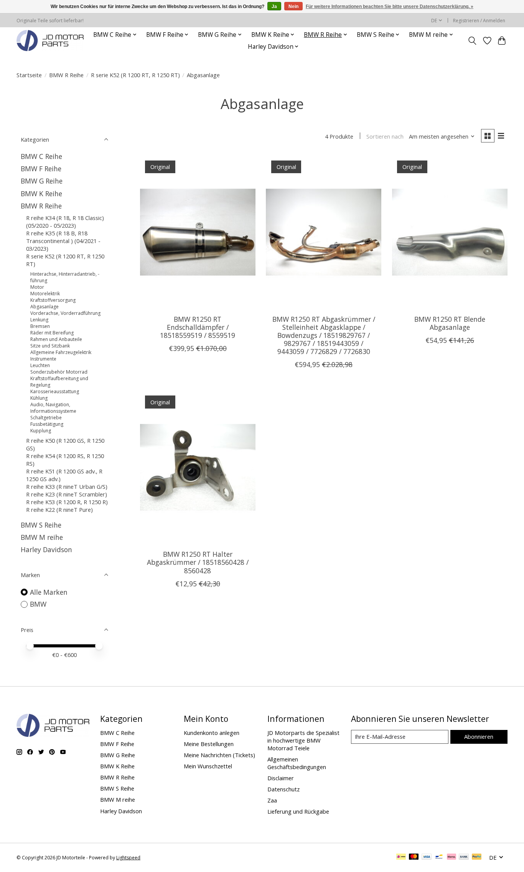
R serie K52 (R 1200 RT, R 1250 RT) (135, 75)
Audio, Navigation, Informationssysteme (53, 407)
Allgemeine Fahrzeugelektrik (60, 352)
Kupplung (40, 430)
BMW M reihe (42, 537)
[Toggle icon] (472, 41)
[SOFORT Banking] (451, 857)
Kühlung (39, 398)
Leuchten (40, 365)
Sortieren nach (385, 136)
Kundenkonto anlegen (211, 732)
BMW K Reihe (41, 193)
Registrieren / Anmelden (479, 20)
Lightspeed (128, 857)
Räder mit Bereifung (52, 332)
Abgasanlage (44, 306)
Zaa (272, 800)
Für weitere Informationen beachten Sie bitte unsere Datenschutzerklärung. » (389, 6)
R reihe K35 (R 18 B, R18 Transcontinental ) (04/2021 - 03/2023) (63, 240)
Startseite (29, 75)
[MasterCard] (414, 857)
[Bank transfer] (464, 857)
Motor (37, 287)
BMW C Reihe (41, 156)
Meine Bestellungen (209, 744)
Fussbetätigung (46, 424)
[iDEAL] (401, 857)
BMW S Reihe (41, 524)
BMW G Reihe (42, 180)
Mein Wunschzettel (208, 766)
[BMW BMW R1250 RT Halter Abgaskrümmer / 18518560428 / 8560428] (197, 467)
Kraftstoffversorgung (53, 300)
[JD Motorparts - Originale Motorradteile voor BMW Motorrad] (50, 40)
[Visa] (427, 857)
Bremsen (40, 326)
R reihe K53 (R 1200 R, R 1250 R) (67, 502)
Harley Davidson (46, 549)
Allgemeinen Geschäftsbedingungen (296, 763)
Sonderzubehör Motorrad (58, 372)
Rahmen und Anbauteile (56, 339)
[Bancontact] (439, 857)
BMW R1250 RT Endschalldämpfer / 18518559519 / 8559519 (197, 327)
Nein (293, 6)
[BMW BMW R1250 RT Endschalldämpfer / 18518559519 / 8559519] (197, 232)
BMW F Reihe (41, 168)
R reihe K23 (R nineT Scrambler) (66, 494)
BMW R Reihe (66, 75)
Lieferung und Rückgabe (298, 811)
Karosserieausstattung (54, 391)
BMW (38, 604)
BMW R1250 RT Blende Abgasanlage (449, 323)
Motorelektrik (45, 293)
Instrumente (43, 359)
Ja (274, 6)
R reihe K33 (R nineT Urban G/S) (66, 486)
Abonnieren (478, 736)
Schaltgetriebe (46, 417)
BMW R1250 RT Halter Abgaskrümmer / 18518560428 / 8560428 (198, 562)
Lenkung (39, 319)
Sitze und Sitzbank (50, 346)
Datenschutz (283, 789)
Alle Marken (49, 592)
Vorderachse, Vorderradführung (65, 313)
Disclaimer (280, 778)
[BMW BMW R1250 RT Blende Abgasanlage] (450, 232)
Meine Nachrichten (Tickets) (219, 755)
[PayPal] (477, 857)
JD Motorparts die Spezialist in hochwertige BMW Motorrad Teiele (303, 740)
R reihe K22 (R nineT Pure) (59, 509)
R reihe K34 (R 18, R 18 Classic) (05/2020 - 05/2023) (65, 221)
